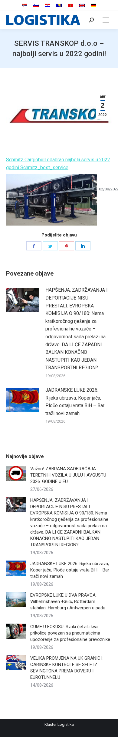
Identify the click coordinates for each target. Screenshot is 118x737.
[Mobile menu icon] (106, 20)
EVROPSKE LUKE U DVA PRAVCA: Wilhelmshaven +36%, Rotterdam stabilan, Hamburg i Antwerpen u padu (67, 601)
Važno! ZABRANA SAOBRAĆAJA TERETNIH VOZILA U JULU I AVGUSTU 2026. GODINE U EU (68, 475)
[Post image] (22, 300)
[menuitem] (24, 5)
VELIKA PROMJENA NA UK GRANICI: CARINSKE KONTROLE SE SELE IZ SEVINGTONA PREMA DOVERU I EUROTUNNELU (66, 667)
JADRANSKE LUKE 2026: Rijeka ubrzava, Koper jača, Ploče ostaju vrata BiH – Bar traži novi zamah (74, 401)
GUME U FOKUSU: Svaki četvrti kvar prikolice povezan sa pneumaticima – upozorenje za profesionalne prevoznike (70, 633)
